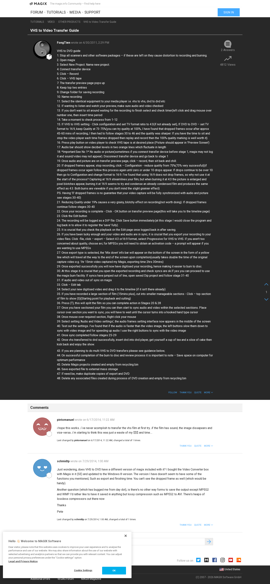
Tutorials (56, 12)
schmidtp (63, 461)
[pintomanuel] (42, 426)
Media (75, 12)
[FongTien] (42, 49)
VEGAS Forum (65, 578)
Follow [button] (172, 392)
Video (51, 21)
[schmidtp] (42, 468)
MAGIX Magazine (91, 578)
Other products (69, 21)
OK (114, 570)
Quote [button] (197, 392)
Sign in (229, 12)
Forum (36, 12)
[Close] (126, 536)
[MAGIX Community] (38, 3)
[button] (208, 392)
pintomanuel (66, 419)
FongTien (64, 42)
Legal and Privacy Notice (23, 561)
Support (92, 12)
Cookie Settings (83, 570)
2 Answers (228, 50)
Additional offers (40, 578)
